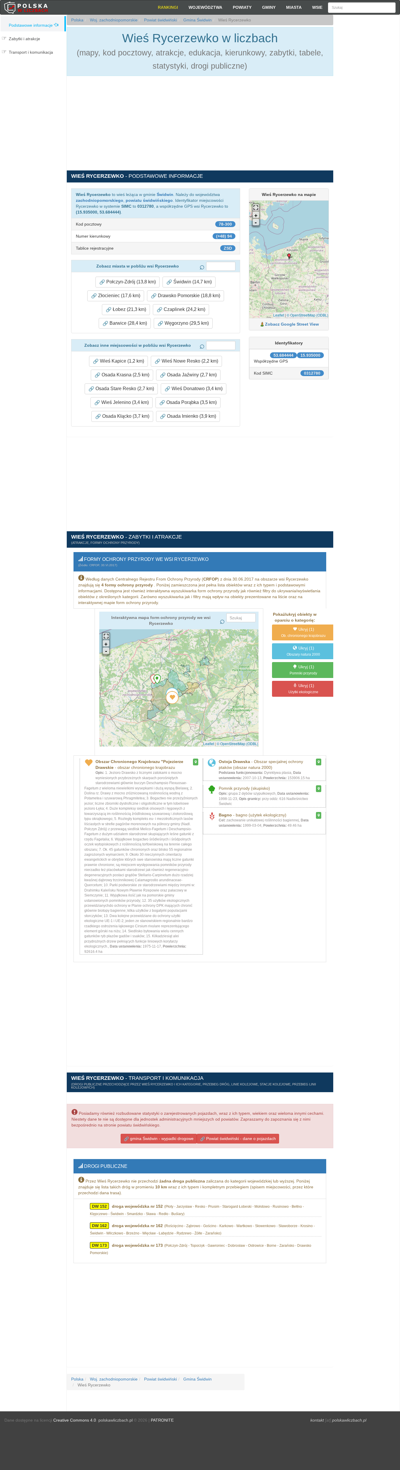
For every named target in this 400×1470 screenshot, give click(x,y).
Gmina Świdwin (197, 20)
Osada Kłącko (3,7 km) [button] (125, 416)
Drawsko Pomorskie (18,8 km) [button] (188, 295)
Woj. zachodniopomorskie (113, 20)
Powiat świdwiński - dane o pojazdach (240, 1138)
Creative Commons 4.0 (74, 1420)
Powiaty (242, 7)
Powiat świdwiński (160, 20)
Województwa (205, 7)
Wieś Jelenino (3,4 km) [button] (124, 402)
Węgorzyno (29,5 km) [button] (186, 323)
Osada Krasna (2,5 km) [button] (124, 374)
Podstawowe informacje (31, 25)
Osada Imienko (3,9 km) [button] (191, 416)
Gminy (269, 7)
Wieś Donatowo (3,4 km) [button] (196, 388)
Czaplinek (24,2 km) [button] (184, 309)
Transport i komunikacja (31, 52)
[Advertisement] (366, 120)
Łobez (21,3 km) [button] (129, 309)
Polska (77, 20)
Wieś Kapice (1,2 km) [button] (121, 360)
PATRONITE (162, 1420)
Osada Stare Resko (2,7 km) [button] (124, 388)
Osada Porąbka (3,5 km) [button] (191, 402)
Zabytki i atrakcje (24, 38)
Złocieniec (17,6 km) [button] (118, 295)
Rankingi (168, 7)
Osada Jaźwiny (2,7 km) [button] (191, 374)
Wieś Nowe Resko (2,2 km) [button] (189, 360)
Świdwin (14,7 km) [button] (192, 281)
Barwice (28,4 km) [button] (127, 323)
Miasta (294, 7)
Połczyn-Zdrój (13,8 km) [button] (130, 281)
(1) (303, 632)
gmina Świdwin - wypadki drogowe (161, 1138)
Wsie (317, 7)
